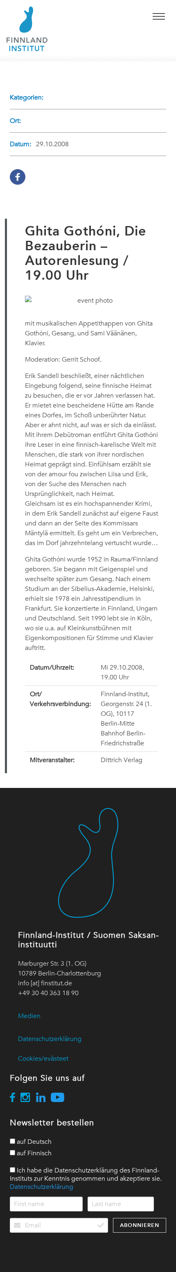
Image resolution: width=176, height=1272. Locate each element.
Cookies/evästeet (43, 1059)
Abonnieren (139, 1225)
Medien (29, 1016)
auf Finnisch (33, 1153)
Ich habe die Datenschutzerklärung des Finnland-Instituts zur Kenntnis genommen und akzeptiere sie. (86, 1178)
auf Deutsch (33, 1142)
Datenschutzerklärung (49, 1039)
